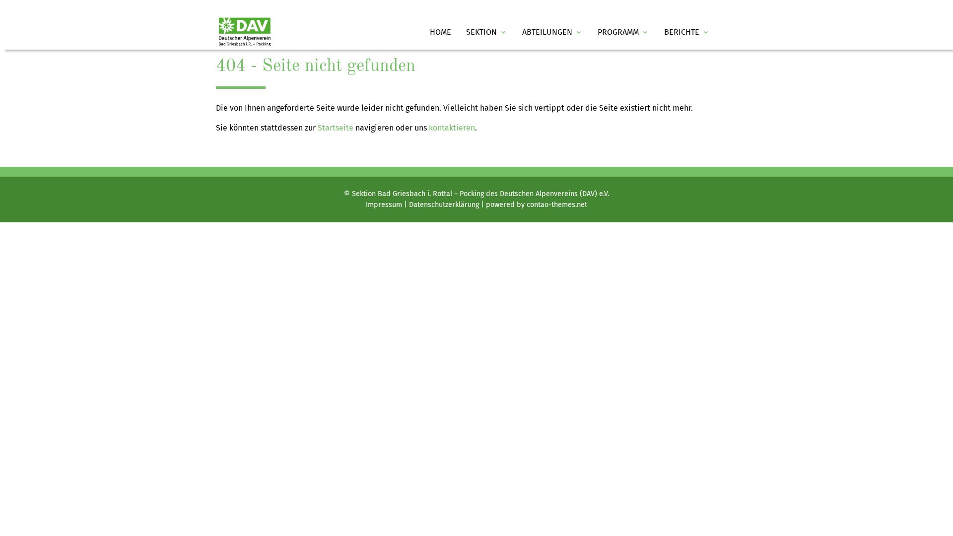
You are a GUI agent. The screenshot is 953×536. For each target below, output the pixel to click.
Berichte (687, 32)
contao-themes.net (557, 205)
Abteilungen (552, 32)
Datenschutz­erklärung (444, 205)
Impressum (384, 205)
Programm (623, 32)
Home (440, 32)
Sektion (486, 32)
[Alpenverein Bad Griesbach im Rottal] (244, 32)
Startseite (335, 128)
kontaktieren (452, 128)
